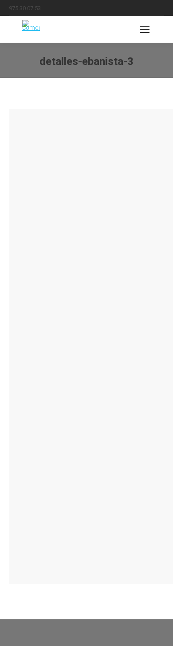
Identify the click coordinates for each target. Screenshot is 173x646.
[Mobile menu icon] (144, 29)
